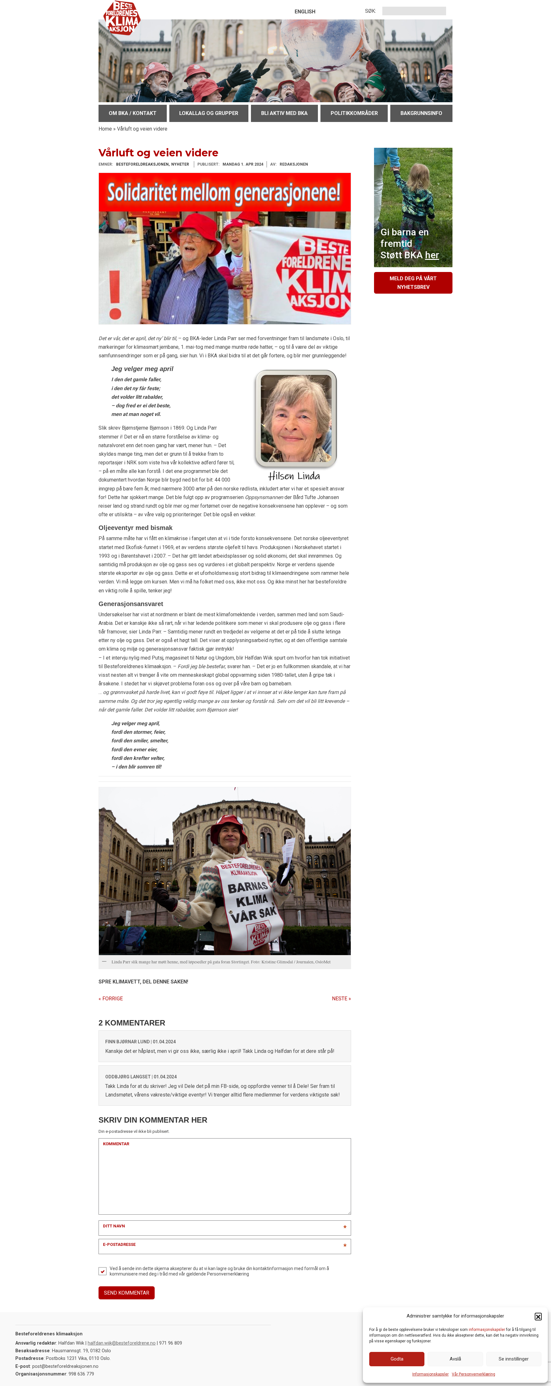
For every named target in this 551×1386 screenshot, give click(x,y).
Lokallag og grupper (208, 113)
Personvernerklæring (228, 1273)
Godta (397, 1359)
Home (105, 129)
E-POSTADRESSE (119, 1244)
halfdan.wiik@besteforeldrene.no (122, 1343)
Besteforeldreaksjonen (142, 164)
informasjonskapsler (487, 1329)
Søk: (370, 11)
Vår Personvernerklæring (473, 1374)
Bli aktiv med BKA (284, 113)
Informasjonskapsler (430, 1374)
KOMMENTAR (116, 1143)
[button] (538, 1316)
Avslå (455, 1359)
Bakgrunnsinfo (421, 113)
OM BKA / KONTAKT (133, 113)
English (305, 12)
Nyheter (180, 164)
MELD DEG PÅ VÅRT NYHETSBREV (413, 282)
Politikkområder (354, 113)
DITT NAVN (114, 1226)
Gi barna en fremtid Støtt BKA (409, 243)
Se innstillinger (514, 1359)
